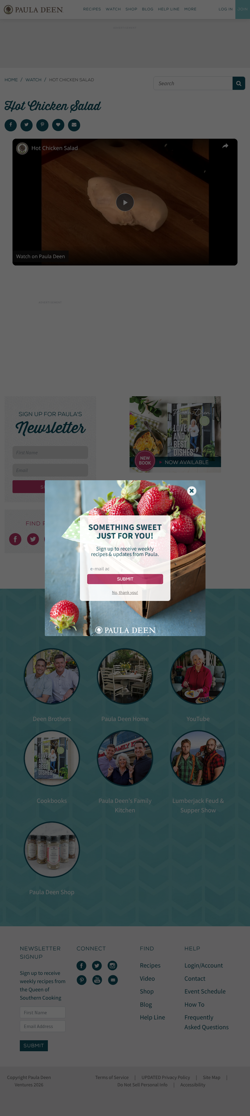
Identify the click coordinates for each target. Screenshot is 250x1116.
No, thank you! (125, 592)
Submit (125, 579)
